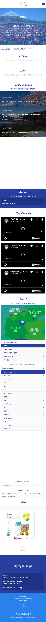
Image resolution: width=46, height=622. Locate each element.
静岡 (39, 493)
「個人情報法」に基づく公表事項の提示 (23, 598)
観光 (35, 493)
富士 (26, 493)
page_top (23, 549)
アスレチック (12, 496)
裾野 (30, 493)
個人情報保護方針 (23, 596)
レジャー (5, 496)
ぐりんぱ (15, 493)
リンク (23, 608)
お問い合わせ (23, 604)
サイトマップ (23, 606)
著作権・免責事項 (23, 600)
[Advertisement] (23, 162)
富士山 (4, 493)
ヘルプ (23, 602)
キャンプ (21, 493)
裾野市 (9, 493)
